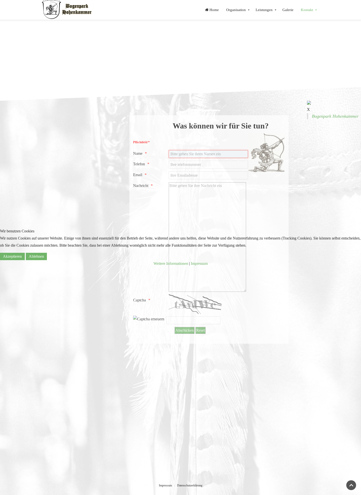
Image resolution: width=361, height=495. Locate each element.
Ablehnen (36, 256)
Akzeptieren (12, 256)
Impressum (199, 263)
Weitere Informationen (170, 263)
